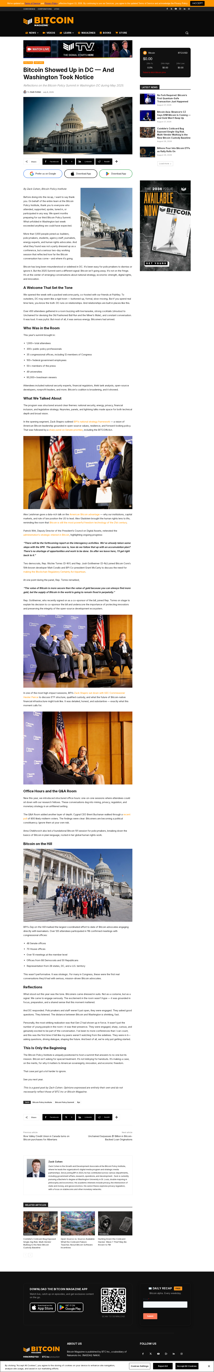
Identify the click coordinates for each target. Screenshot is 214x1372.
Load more (164, 163)
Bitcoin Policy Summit (64, 1102)
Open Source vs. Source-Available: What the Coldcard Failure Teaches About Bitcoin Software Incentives (78, 1243)
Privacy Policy (51, 3)
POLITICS (28, 62)
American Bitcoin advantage (85, 514)
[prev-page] (25, 1255)
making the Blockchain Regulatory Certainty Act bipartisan (54, 571)
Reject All (163, 1366)
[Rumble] (180, 9)
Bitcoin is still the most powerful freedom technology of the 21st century (88, 522)
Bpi (78, 1102)
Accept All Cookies (187, 1366)
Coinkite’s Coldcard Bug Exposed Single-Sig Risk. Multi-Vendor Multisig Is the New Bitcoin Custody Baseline (39, 1243)
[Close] (209, 1366)
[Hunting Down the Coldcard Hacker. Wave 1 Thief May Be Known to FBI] (115, 1223)
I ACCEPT (197, 3)
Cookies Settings (140, 1366)
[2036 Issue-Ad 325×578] (165, 225)
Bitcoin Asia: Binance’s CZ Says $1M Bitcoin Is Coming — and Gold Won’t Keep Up (174, 114)
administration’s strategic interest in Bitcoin (46, 534)
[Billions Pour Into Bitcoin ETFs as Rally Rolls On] (147, 152)
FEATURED (39, 62)
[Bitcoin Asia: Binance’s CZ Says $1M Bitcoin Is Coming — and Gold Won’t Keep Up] (147, 115)
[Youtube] (176, 9)
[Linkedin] (184, 9)
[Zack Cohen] (25, 92)
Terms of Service (32, 3)
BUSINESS (28, 1234)
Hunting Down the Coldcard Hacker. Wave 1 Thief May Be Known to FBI (112, 1242)
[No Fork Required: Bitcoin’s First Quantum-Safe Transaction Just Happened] (147, 99)
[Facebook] (167, 9)
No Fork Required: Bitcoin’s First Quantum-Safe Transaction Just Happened (172, 98)
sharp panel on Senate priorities (66, 429)
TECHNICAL (104, 1234)
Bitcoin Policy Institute (42, 1102)
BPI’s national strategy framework (92, 421)
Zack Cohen (35, 92)
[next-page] (30, 1255)
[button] (187, 33)
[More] (116, 161)
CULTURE (66, 1234)
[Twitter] (171, 9)
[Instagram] (189, 9)
